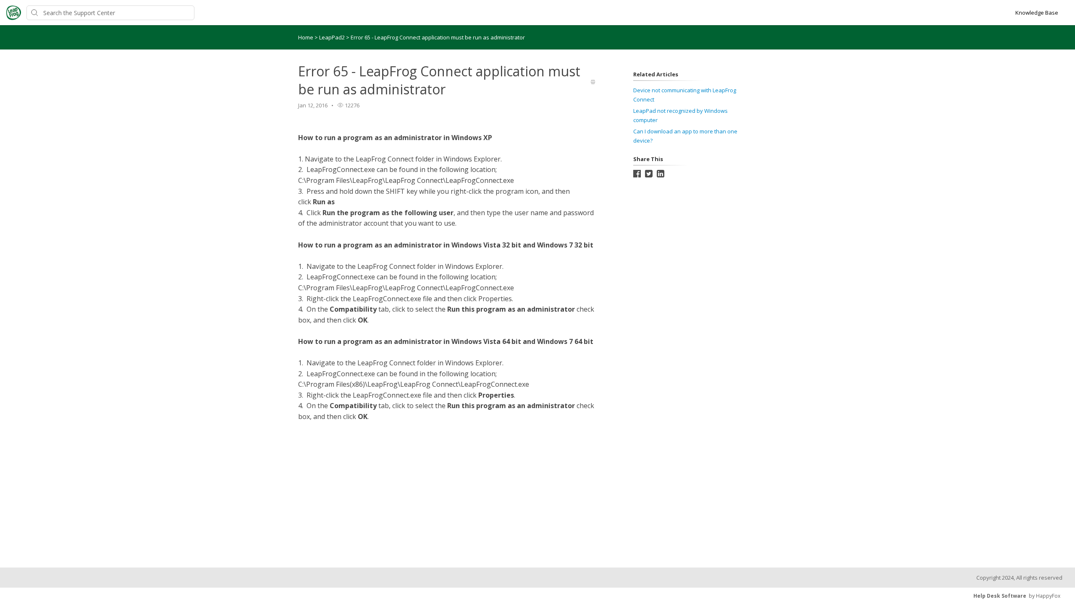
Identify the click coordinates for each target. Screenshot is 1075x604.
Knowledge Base (1036, 12)
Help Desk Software (999, 595)
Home (305, 37)
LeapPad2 (332, 37)
